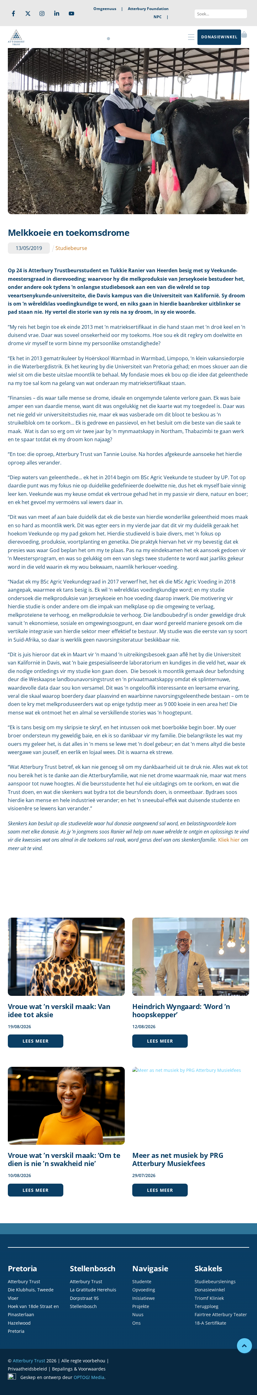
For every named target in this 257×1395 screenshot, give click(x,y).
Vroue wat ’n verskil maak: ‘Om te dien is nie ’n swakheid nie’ (64, 1159)
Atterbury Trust (29, 1361)
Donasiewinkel (210, 1290)
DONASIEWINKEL (219, 37)
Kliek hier (229, 839)
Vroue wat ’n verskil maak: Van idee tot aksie (59, 1010)
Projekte (140, 1306)
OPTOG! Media (89, 1377)
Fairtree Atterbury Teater (221, 1314)
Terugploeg (206, 1306)
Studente (141, 1281)
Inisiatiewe (143, 1298)
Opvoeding (143, 1290)
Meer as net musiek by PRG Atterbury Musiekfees (177, 1159)
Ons (136, 1323)
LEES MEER (36, 1041)
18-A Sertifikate (210, 1323)
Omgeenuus (104, 8)
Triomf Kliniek (209, 1298)
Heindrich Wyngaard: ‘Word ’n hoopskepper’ (181, 1010)
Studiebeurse (71, 248)
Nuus (138, 1314)
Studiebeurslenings (215, 1281)
